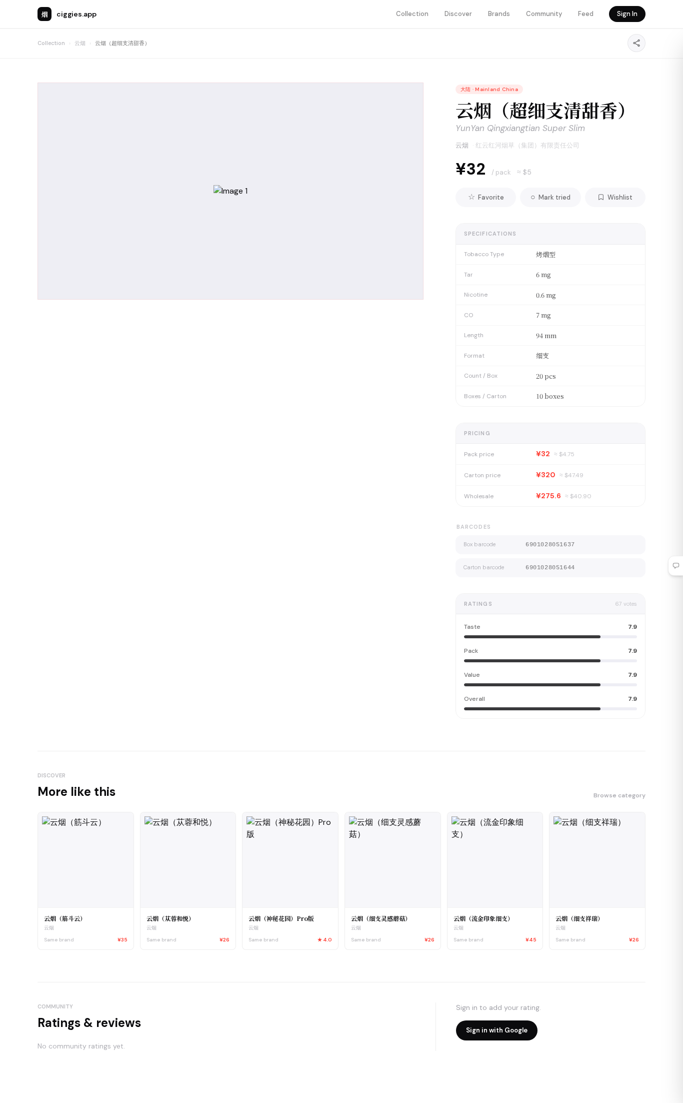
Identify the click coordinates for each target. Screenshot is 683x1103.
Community (544, 14)
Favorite (486, 197)
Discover (458, 14)
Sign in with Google (497, 1030)
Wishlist (620, 197)
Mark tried (550, 197)
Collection (412, 14)
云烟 (80, 43)
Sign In (627, 14)
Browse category (620, 795)
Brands (499, 14)
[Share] (637, 43)
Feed (586, 14)
